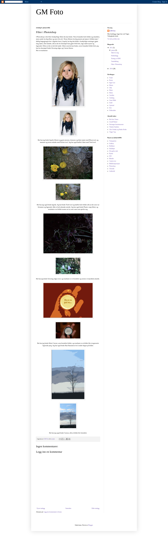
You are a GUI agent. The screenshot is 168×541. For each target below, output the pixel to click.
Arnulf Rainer (113, 122)
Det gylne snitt (113, 151)
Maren (111, 85)
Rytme (111, 153)
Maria (111, 93)
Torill (110, 103)
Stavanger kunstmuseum (116, 124)
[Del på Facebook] (67, 439)
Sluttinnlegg (114, 56)
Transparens (112, 141)
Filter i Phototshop (116, 64)
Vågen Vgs (112, 132)
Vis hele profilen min (113, 39)
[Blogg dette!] (62, 439)
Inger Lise (112, 83)
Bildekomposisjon (114, 163)
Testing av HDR (116, 58)
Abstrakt (111, 169)
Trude (111, 78)
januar (113, 50)
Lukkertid (112, 171)
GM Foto (49, 12)
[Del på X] (64, 439)
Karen (111, 80)
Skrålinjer (112, 148)
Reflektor (112, 146)
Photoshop (112, 166)
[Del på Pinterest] (69, 439)
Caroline (111, 95)
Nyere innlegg (41, 508)
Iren (110, 108)
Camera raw (112, 161)
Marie (111, 90)
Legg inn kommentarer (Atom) (52, 512)
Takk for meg (115, 53)
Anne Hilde (112, 100)
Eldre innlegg (95, 508)
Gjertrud (111, 105)
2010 (111, 68)
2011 (111, 48)
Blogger (90, 525)
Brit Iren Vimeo (113, 119)
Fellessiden (112, 110)
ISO (110, 156)
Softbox (111, 143)
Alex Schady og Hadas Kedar (118, 129)
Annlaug (111, 98)
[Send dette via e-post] (60, 439)
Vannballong (114, 61)
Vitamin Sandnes (114, 127)
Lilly (110, 88)
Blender (111, 158)
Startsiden (68, 508)
